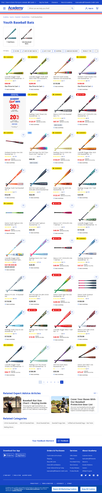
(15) (89, 262)
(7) (15, 80)
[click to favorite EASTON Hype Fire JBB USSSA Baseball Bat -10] (47, 277)
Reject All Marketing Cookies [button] (65, 489)
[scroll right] (96, 51)
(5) (39, 227)
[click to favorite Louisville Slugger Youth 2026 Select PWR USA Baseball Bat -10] (47, 59)
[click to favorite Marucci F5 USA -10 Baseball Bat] (23, 277)
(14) (16, 333)
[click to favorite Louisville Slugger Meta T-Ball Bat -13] (72, 312)
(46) (89, 192)
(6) (88, 118)
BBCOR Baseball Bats (27, 423)
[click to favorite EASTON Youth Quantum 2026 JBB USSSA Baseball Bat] (47, 170)
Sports (12, 17)
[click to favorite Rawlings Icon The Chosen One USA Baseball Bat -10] (47, 347)
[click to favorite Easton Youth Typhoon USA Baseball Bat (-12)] (23, 205)
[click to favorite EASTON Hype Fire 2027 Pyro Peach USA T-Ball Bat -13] (47, 134)
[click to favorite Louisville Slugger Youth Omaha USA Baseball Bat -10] (96, 205)
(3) (39, 80)
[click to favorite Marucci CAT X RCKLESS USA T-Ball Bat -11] (72, 205)
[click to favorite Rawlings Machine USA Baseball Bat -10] (96, 240)
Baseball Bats (25, 17)
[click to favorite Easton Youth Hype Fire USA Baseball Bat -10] (72, 277)
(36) (16, 156)
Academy (5, 17)
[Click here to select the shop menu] (4, 8)
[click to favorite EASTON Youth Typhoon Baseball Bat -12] (47, 205)
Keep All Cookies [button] (88, 489)
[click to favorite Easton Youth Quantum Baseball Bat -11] (96, 277)
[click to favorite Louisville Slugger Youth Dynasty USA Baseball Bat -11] (23, 59)
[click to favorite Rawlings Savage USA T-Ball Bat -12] (96, 170)
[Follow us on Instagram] (93, 475)
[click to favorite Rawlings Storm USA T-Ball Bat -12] (47, 240)
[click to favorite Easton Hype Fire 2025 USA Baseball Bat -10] (72, 170)
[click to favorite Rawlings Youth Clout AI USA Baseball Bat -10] (23, 312)
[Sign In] (86, 8)
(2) (64, 156)
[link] (40, 382)
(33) (40, 262)
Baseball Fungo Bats (58, 423)
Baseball (17, 17)
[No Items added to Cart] (97, 8)
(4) (39, 118)
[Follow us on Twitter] (85, 475)
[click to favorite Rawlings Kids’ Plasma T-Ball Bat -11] (47, 312)
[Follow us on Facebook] (81, 475)
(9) (39, 192)
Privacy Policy (18, 489)
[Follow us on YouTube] (89, 475)
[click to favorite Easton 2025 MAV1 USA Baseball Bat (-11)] (96, 347)
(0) (39, 156)
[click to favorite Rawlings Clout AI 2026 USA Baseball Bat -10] (72, 134)
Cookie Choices (17, 490)
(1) (64, 368)
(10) (89, 80)
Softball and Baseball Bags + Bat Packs (80, 423)
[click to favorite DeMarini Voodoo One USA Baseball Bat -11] (23, 134)
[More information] (19, 86)
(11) (16, 192)
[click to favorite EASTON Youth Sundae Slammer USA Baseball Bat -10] (72, 59)
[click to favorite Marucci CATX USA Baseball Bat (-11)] (72, 96)
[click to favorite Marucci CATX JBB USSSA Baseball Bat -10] (96, 312)
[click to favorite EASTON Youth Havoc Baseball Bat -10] (72, 347)
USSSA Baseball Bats (11, 423)
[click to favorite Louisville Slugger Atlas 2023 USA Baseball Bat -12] (96, 134)
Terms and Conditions (33, 489)
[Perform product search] (72, 8)
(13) (64, 118)
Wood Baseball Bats (43, 423)
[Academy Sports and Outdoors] (16, 8)
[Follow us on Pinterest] (97, 475)
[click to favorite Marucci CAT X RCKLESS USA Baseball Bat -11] (96, 96)
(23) (40, 333)
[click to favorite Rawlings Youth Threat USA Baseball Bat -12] (47, 96)
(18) (89, 227)
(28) (16, 368)
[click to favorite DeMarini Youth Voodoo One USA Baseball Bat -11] (96, 59)
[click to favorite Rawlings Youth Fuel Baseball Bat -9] (23, 170)
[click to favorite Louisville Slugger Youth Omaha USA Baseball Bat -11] (23, 347)
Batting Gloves (8, 427)
